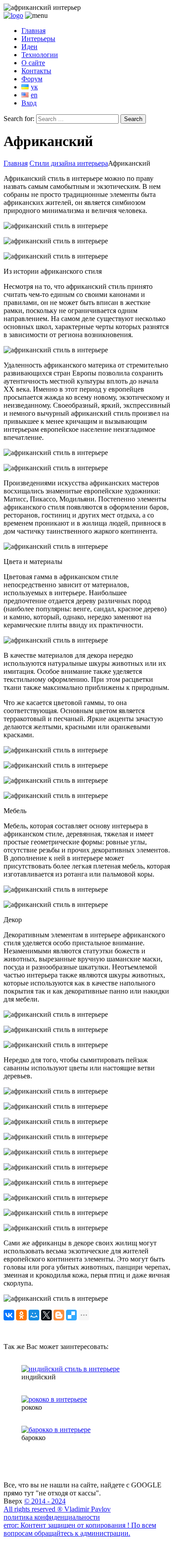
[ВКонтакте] (9, 1315)
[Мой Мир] (34, 1315)
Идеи (29, 46)
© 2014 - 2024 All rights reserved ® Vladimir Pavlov (57, 1505)
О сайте (33, 63)
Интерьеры (38, 38)
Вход (29, 103)
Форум (31, 79)
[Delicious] (71, 1315)
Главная (33, 30)
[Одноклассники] (21, 1315)
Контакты (36, 71)
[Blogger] (59, 1315)
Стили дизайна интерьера (68, 163)
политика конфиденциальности (52, 1517)
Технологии (39, 54)
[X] (46, 1315)
